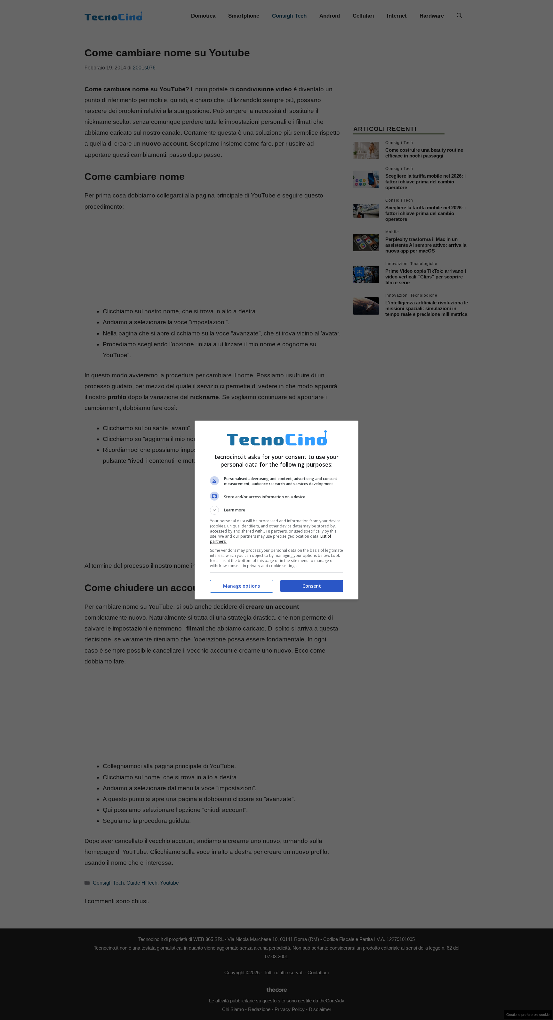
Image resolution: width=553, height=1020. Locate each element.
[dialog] (276, 510)
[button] (276, 510)
